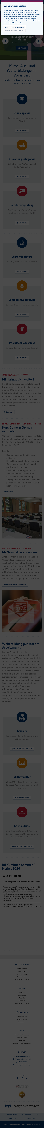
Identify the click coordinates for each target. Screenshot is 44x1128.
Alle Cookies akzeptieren (14, 27)
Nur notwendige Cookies (14, 30)
